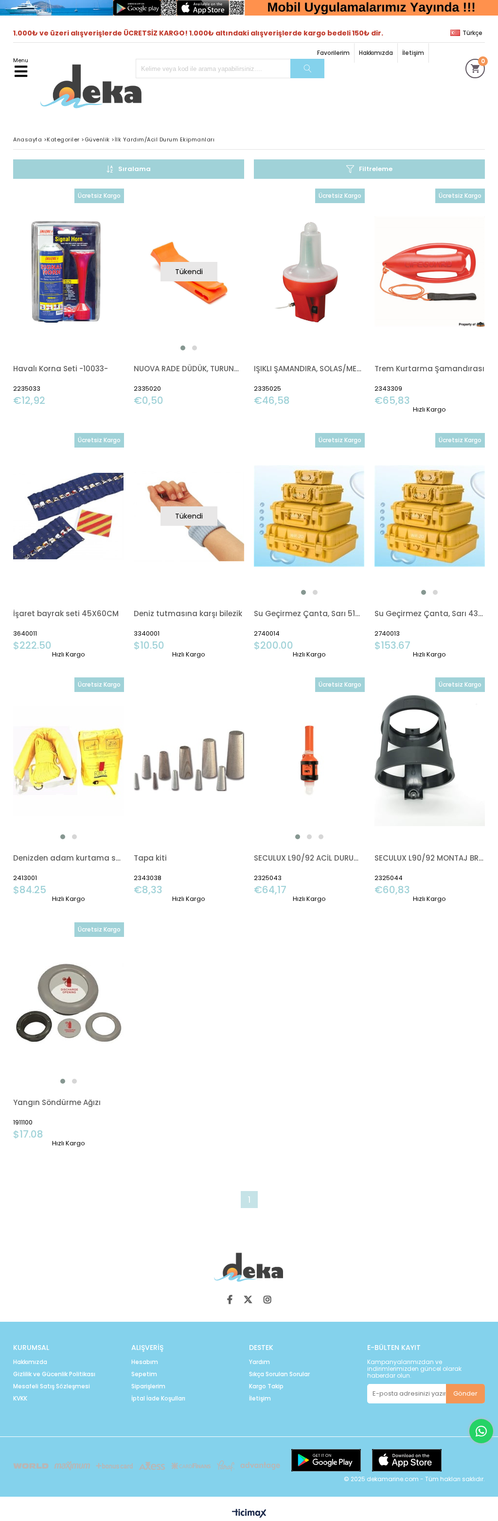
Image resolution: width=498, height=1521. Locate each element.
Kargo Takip (266, 1386)
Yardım (259, 1362)
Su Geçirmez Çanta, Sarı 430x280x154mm (429, 613)
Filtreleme (375, 168)
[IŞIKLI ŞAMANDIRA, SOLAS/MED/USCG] (309, 271)
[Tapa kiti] (189, 760)
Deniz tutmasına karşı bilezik (188, 613)
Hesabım (144, 1362)
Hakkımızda (376, 53)
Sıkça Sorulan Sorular (279, 1374)
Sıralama (134, 168)
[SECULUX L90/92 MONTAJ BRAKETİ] (429, 760)
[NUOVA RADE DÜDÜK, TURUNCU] (189, 271)
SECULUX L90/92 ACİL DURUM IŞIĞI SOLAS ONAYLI (309, 858)
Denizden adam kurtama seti (68, 858)
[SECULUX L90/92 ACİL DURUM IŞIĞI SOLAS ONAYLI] (309, 760)
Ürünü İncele (93, 297)
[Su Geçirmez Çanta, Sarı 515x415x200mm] (309, 516)
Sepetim (144, 1374)
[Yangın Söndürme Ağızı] (68, 1005)
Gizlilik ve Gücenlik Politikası (54, 1374)
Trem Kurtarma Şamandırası (429, 368)
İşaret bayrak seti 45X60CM (66, 613)
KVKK (20, 1398)
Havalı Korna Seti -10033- (60, 368)
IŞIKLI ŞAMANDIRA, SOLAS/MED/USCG (309, 368)
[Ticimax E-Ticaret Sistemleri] (249, 1514)
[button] (183, 348)
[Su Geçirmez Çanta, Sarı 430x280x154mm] (429, 516)
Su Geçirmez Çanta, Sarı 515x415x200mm (309, 613)
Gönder (465, 1393)
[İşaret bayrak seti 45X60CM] (68, 516)
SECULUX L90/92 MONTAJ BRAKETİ (429, 858)
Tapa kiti (150, 858)
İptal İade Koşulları (158, 1398)
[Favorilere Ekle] (68, 297)
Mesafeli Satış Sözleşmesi (51, 1386)
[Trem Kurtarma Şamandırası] (429, 271)
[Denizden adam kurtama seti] (68, 760)
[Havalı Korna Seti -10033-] (68, 271)
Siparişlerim (148, 1386)
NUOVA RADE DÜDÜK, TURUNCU (189, 368)
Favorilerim (333, 53)
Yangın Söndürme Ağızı (57, 1102)
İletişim (413, 53)
